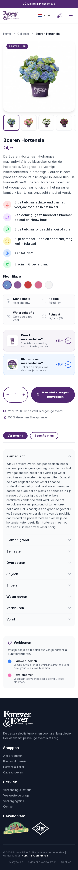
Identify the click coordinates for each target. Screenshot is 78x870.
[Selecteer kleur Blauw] (7, 285)
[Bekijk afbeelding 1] (11, 123)
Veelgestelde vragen (17, 795)
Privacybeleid (15, 861)
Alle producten (13, 755)
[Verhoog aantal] (24, 394)
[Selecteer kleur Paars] (18, 285)
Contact (8, 806)
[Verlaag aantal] (8, 394)
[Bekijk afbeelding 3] (46, 123)
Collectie (23, 33)
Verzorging (15, 435)
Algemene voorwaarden (42, 861)
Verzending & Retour (17, 790)
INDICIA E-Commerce (34, 855)
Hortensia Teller (13, 766)
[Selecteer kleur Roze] (38, 285)
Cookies (66, 861)
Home (7, 33)
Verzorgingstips (13, 801)
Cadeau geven (13, 772)
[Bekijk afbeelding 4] (64, 123)
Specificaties (44, 435)
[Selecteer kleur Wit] (49, 285)
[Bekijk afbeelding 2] (29, 123)
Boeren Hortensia (14, 761)
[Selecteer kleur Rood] (28, 285)
